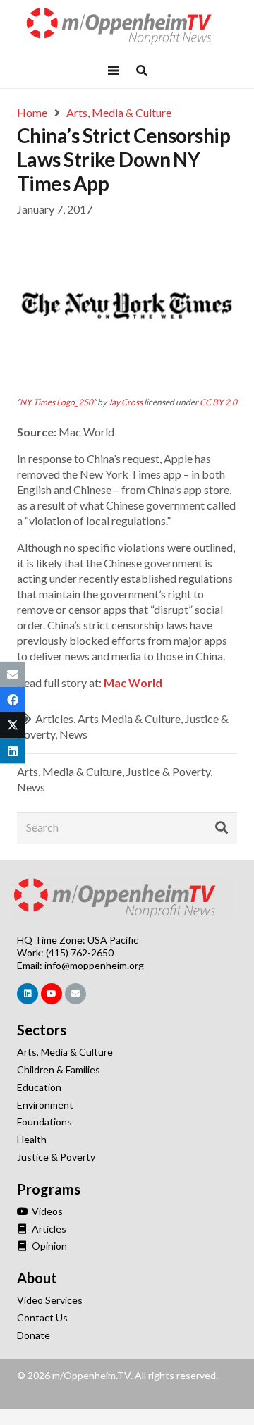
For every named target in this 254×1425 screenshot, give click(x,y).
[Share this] (12, 699)
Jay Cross (125, 402)
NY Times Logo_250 (56, 402)
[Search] (221, 828)
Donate (33, 1335)
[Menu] (113, 70)
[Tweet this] (12, 725)
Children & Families (58, 1069)
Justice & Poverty (168, 771)
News (73, 734)
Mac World (133, 682)
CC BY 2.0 (218, 402)
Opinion (48, 1246)
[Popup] (141, 70)
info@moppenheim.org (94, 965)
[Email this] (12, 674)
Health (32, 1139)
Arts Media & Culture (129, 718)
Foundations (44, 1122)
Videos (46, 1211)
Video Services (50, 1300)
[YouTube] (51, 993)
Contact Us (42, 1318)
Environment (45, 1105)
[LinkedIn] (27, 993)
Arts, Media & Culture (69, 771)
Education (39, 1087)
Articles (54, 718)
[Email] (75, 993)
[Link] (127, 26)
